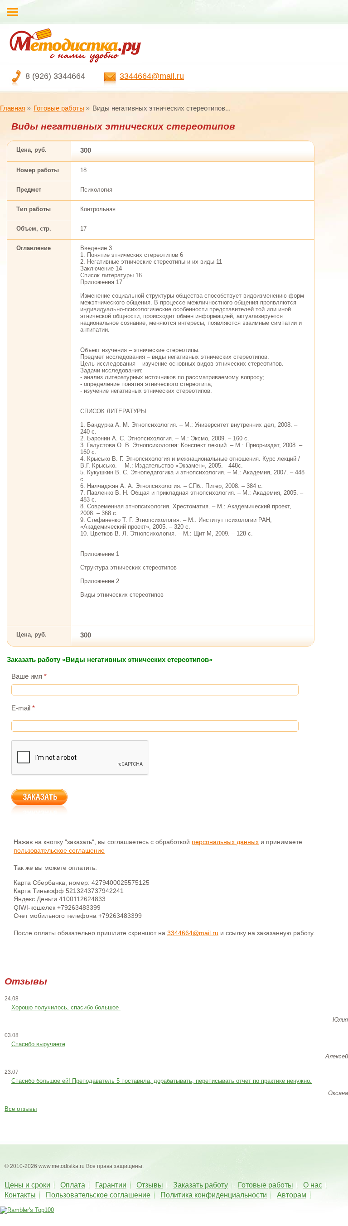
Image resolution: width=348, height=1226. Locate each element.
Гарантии (110, 1185)
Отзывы (149, 1185)
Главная (12, 108)
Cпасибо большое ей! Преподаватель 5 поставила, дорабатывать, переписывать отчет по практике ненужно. (161, 1080)
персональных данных (225, 841)
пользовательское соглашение (59, 850)
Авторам (291, 1195)
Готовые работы (59, 108)
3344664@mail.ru (152, 76)
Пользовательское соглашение (98, 1195)
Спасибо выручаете (38, 1044)
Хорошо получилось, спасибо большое (66, 1007)
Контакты (20, 1195)
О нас (312, 1185)
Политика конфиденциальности (213, 1195)
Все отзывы (21, 1108)
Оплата (72, 1185)
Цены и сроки (27, 1185)
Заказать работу (200, 1185)
